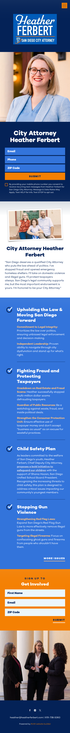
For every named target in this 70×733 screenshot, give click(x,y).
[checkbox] (6, 184)
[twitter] (40, 710)
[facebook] (30, 710)
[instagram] (35, 710)
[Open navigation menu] (64, 5)
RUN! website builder (41, 724)
